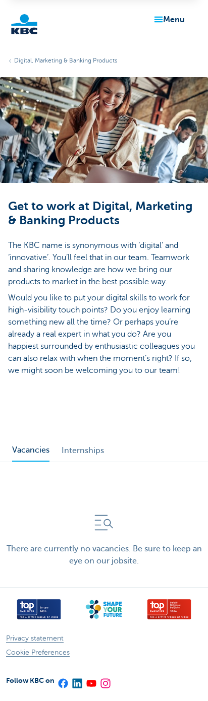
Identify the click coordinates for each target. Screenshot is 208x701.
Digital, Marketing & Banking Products (65, 60)
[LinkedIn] (77, 680)
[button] (167, 19)
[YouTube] (91, 680)
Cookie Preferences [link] (38, 652)
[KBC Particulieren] (24, 24)
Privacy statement (35, 638)
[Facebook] (63, 680)
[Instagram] (105, 680)
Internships (83, 450)
